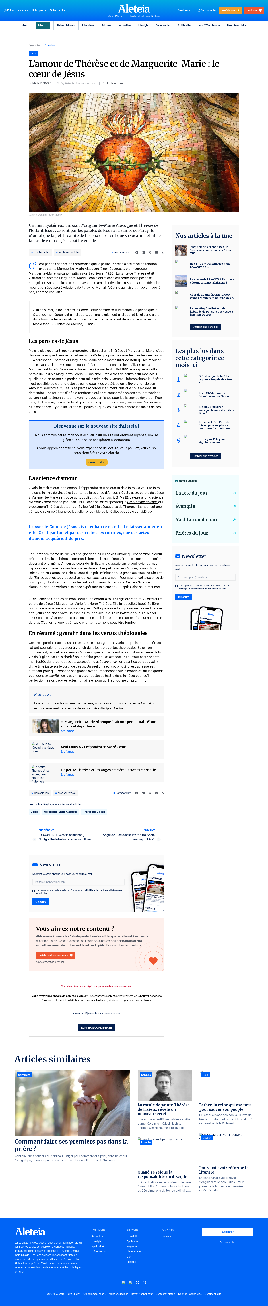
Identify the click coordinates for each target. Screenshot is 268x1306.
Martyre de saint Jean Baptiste (145, 16)
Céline (118, 708)
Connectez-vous (111, 1013)
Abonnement (134, 1251)
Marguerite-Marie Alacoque (78, 269)
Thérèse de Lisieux (94, 811)
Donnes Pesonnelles (190, 1294)
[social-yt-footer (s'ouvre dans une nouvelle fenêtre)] (123, 1282)
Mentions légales (118, 1294)
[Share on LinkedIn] (143, 252)
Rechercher (59, 10)
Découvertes (163, 25)
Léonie (92, 278)
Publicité (131, 1261)
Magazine (132, 1246)
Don (129, 1256)
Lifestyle (143, 25)
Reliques (146, 1075)
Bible (206, 1075)
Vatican (207, 1137)
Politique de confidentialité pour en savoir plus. (203, 588)
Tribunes (107, 25)
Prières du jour (191, 533)
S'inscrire (40, 901)
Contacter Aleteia (165, 1294)
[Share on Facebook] (136, 252)
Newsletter (133, 1236)
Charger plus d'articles (205, 326)
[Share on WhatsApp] (163, 252)
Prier (40, 25)
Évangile (185, 506)
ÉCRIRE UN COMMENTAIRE (96, 1027)
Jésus (34, 811)
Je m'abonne (228, 10)
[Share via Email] (156, 252)
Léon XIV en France (209, 25)
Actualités (125, 25)
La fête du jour (191, 493)
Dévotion (50, 45)
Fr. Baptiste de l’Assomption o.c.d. (77, 83)
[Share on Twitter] (149, 252)
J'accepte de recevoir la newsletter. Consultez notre (79, 892)
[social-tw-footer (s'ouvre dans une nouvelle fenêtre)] (137, 1282)
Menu (25, 25)
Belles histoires (66, 25)
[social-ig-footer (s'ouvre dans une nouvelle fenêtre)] (144, 1282)
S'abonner (228, 1231)
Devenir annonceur (142, 1294)
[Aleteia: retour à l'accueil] (134, 8)
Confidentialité (213, 1294)
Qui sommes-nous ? (94, 1294)
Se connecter (208, 10)
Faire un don (96, 462)
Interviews (88, 25)
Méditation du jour (196, 519)
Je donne (252, 10)
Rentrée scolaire (236, 25)
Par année (167, 1236)
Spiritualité (184, 25)
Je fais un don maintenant (53, 955)
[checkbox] (33, 891)
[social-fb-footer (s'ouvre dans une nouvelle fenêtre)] (130, 1282)
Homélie (146, 1142)
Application (133, 1241)
